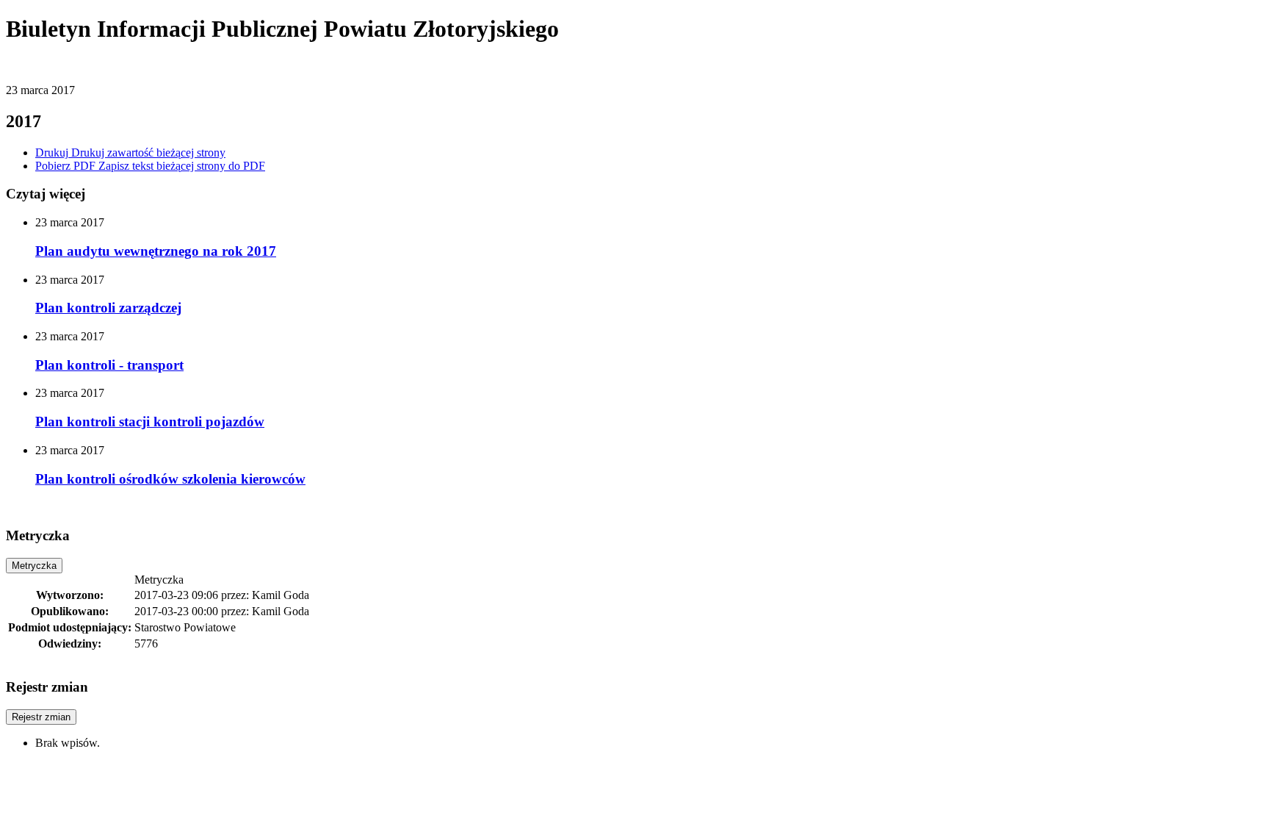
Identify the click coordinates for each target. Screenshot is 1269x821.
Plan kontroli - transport (109, 365)
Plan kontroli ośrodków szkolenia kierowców (170, 479)
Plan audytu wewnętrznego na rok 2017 (155, 251)
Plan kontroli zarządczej (108, 307)
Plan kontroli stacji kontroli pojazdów (149, 421)
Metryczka (34, 565)
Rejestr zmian (41, 717)
